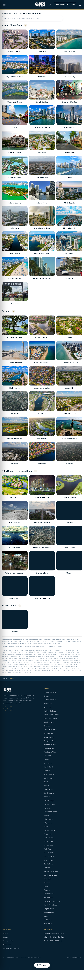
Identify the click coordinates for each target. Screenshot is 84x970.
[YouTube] (11, 708)
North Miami (48, 778)
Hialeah (46, 786)
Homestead (74, 656)
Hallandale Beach (50, 711)
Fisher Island (52, 654)
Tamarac (47, 771)
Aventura (47, 707)
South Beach (48, 722)
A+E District (48, 853)
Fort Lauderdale (50, 700)
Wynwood (48, 834)
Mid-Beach (48, 763)
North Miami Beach (51, 715)
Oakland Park (49, 894)
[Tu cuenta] (50, 4)
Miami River (57, 650)
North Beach (48, 767)
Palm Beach (25, 662)
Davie (46, 886)
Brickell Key (15, 650)
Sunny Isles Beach (50, 730)
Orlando (47, 726)
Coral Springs (49, 800)
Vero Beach (48, 924)
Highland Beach (57, 668)
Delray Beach (56, 662)
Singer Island (31, 668)
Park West (48, 849)
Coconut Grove (52, 652)
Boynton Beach (7, 664)
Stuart (57, 670)
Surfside (21, 656)
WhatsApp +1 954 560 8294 (54, 933)
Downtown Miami (50, 692)
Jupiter (33, 664)
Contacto (6, 945)
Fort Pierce (8, 672)
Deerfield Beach (53, 658)
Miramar (47, 883)
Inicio (5, 678)
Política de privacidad (11, 948)
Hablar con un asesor (65, 4)
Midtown (5, 652)
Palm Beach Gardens (61, 664)
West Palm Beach (50, 718)
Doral (46, 782)
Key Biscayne (49, 793)
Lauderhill (47, 756)
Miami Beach (49, 774)
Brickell (46, 696)
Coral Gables (50, 656)
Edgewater (48, 823)
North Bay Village (50, 875)
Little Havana (28, 654)
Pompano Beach (25, 658)
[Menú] (4, 4)
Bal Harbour (48, 864)
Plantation (48, 797)
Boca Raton (48, 733)
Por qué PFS (8, 941)
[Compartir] (80, 4)
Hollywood (48, 704)
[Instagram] (5, 708)
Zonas (5, 937)
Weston (4, 660)
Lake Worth (9, 670)
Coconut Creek (55, 660)
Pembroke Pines (50, 752)
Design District (22, 652)
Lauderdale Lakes (50, 812)
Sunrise (30, 660)
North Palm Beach (51, 905)
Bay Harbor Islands (51, 871)
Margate (77, 660)
